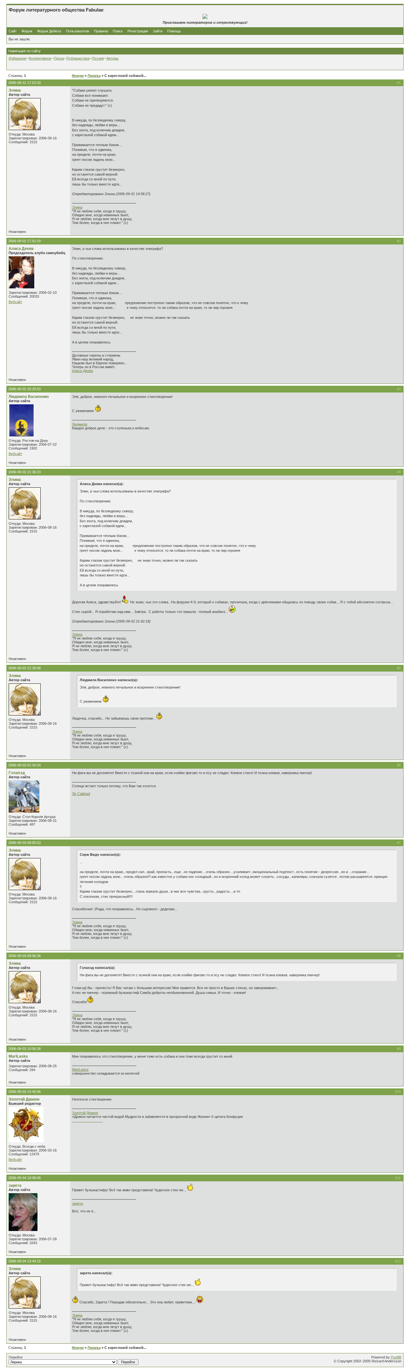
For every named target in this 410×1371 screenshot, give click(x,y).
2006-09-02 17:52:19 (24, 241)
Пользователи (77, 31)
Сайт (13, 31)
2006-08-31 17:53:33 (24, 83)
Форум (26, 31)
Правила (101, 31)
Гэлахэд (17, 773)
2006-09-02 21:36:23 (24, 472)
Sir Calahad (81, 794)
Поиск (118, 31)
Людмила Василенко (29, 396)
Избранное (17, 58)
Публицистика (77, 58)
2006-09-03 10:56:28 (24, 1049)
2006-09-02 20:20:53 (24, 389)
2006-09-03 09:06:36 (24, 956)
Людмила (79, 424)
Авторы (112, 58)
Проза (59, 58)
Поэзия (98, 58)
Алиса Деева (21, 248)
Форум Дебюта (49, 31)
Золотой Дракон (24, 1099)
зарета (15, 1185)
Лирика (94, 76)
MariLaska (18, 1056)
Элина (15, 90)
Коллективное (40, 58)
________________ (87, 1120)
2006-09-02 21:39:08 (24, 668)
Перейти (15, 1357)
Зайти (157, 31)
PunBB (396, 1357)
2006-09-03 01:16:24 (24, 765)
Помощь (174, 31)
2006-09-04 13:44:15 (24, 1261)
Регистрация (137, 31)
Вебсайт (15, 302)
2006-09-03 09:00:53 (24, 843)
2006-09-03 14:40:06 (24, 1092)
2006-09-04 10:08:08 (24, 1178)
